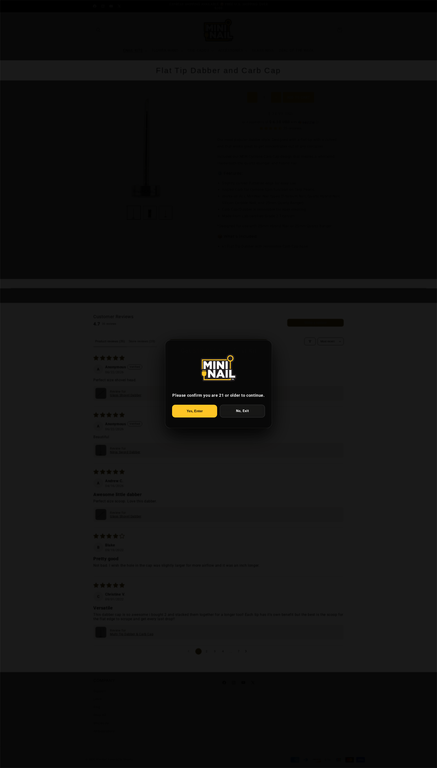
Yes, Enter (195, 411)
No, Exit (242, 411)
